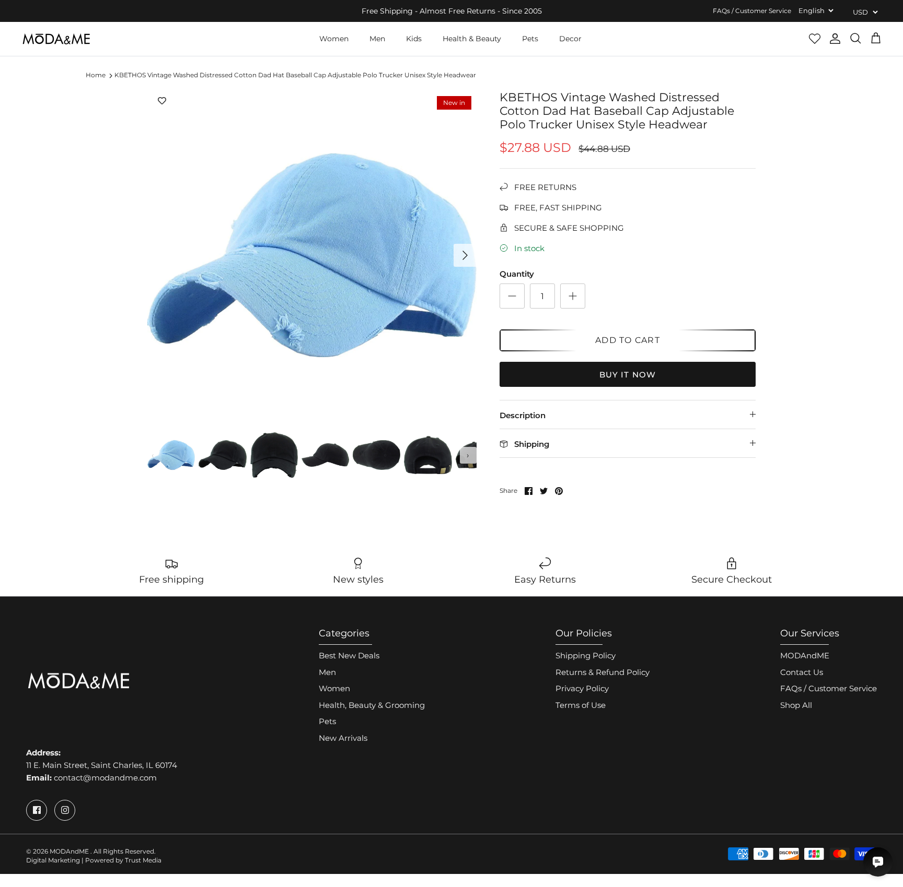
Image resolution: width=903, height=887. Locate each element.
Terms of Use (580, 705)
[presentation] (153, 455)
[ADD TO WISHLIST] (162, 101)
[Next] (465, 255)
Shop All (796, 705)
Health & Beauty (472, 38)
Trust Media (143, 860)
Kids (414, 38)
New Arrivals (343, 738)
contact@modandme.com (105, 778)
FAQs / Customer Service (752, 11)
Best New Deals (349, 655)
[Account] (835, 38)
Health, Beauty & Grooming (372, 705)
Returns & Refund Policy (602, 672)
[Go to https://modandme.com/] (56, 38)
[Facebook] (36, 810)
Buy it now (627, 375)
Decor (570, 38)
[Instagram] (64, 810)
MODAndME (804, 655)
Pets (530, 38)
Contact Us (801, 672)
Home (96, 75)
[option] (312, 255)
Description (523, 415)
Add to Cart (627, 340)
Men (377, 38)
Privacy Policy (582, 688)
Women (334, 38)
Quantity (517, 274)
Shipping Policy (585, 655)
